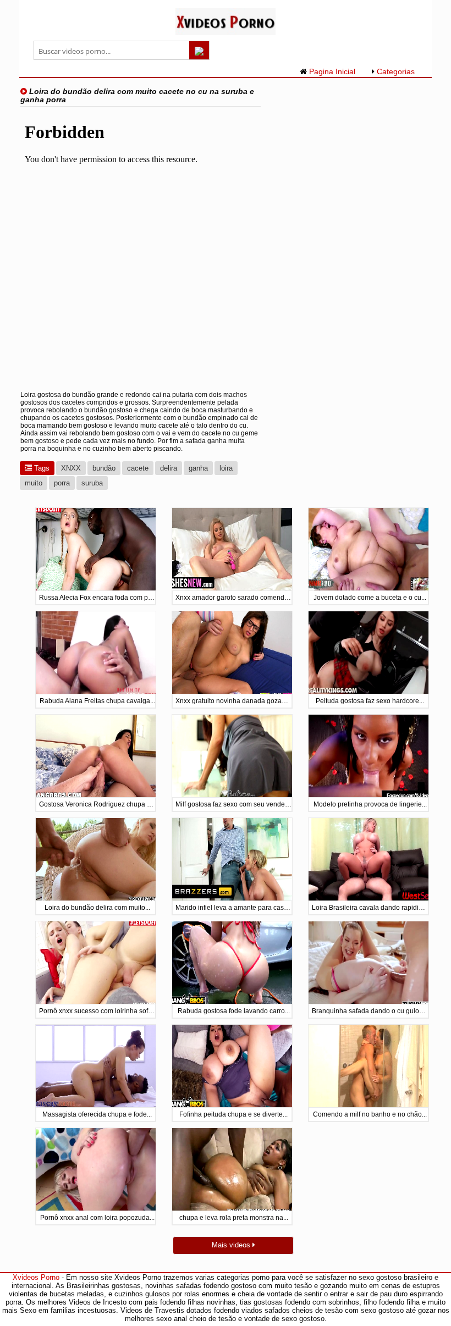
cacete (137, 468)
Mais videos (232, 1245)
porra (62, 483)
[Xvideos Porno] (225, 33)
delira (168, 468)
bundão (104, 468)
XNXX (71, 468)
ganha (198, 468)
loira (226, 468)
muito (33, 483)
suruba (92, 483)
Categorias (395, 71)
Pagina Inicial (331, 71)
